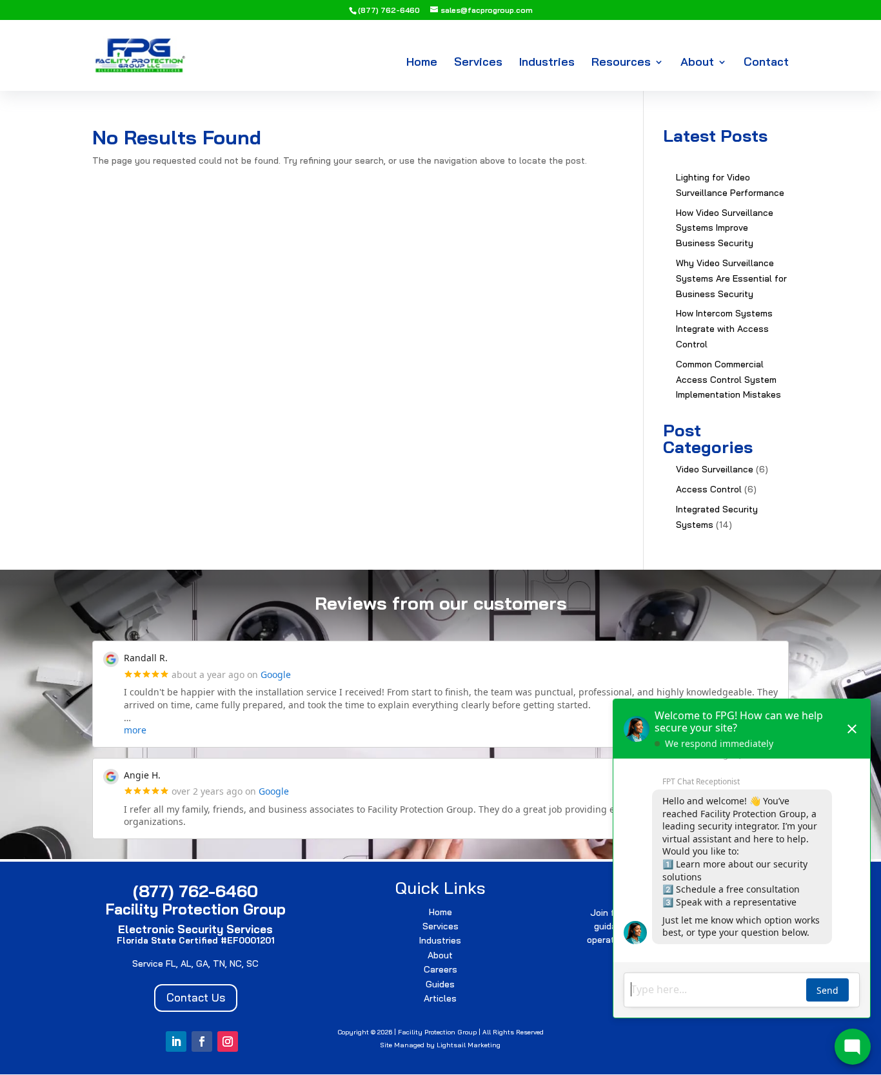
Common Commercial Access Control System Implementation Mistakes (728, 379)
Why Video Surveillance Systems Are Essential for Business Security (731, 278)
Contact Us (195, 997)
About (697, 63)
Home (421, 63)
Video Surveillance (714, 469)
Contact (766, 63)
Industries (547, 63)
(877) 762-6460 (389, 10)
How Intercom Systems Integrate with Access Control (724, 328)
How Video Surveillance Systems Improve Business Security (724, 228)
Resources (621, 63)
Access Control (709, 489)
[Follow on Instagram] (227, 1041)
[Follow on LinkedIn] (176, 1041)
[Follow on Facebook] (202, 1041)
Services (478, 63)
